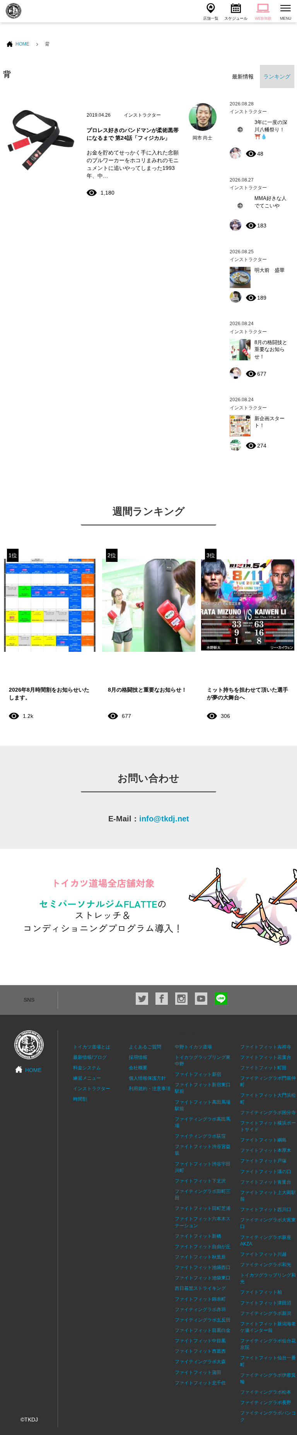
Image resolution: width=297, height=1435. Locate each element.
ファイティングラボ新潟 (265, 1313)
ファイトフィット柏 (261, 1292)
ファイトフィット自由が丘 (202, 1246)
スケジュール (236, 18)
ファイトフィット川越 (263, 1254)
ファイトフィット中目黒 (200, 1340)
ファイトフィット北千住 (200, 1383)
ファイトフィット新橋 (198, 1236)
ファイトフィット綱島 (263, 1140)
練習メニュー (87, 1078)
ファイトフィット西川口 (265, 1209)
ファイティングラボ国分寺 (268, 1112)
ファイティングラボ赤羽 (200, 1309)
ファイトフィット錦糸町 (200, 1299)
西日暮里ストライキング (200, 1288)
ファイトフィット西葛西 (200, 1351)
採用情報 (138, 1057)
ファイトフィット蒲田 (198, 1372)
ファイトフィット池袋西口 (202, 1267)
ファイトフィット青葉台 (265, 1182)
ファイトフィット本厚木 (265, 1150)
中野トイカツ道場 (193, 1047)
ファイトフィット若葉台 (265, 1057)
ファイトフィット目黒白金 (202, 1330)
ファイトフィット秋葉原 (200, 1257)
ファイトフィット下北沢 (200, 1181)
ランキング (276, 76)
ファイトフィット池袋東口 (202, 1278)
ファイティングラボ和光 (265, 1264)
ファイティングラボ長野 (265, 1402)
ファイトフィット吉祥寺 (265, 1047)
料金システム (87, 1067)
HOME (22, 44)
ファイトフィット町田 (263, 1067)
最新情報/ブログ (90, 1057)
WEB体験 (263, 18)
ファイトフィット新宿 (198, 1074)
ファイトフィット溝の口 (265, 1171)
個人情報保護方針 (147, 1078)
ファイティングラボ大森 (200, 1361)
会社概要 (138, 1067)
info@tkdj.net (164, 818)
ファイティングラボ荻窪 (200, 1136)
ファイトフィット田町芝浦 (202, 1208)
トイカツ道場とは (91, 1047)
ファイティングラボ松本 (265, 1392)
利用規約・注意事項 (150, 1088)
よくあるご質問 (145, 1047)
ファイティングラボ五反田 (202, 1320)
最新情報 (243, 76)
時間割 (80, 1099)
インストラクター (91, 1088)
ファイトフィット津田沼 (265, 1303)
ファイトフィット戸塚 (263, 1161)
